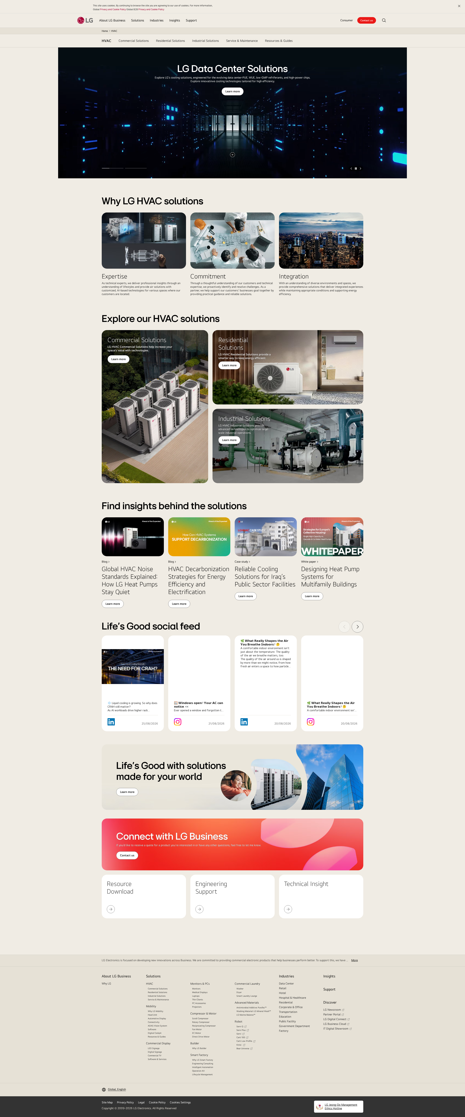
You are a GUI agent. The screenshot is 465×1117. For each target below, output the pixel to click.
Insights (329, 976)
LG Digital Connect (334, 1019)
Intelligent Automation (202, 1067)
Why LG (106, 983)
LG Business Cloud (334, 1024)
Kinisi (239, 1045)
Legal (141, 1102)
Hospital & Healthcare (292, 997)
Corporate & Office (291, 1007)
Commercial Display (158, 1043)
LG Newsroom (332, 1009)
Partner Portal (332, 1014)
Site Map (107, 1102)
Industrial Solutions (156, 996)
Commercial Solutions (157, 988)
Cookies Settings (180, 1102)
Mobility (151, 1006)
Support (329, 989)
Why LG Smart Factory (202, 1060)
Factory (283, 1030)
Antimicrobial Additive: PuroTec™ (251, 1007)
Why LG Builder (199, 1048)
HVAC (106, 41)
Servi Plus (241, 1030)
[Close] (459, 6)
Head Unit (152, 1015)
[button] (384, 20)
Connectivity (153, 1022)
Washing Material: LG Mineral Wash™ (253, 1011)
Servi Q (239, 1026)
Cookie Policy (157, 1102)
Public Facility (287, 1021)
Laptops (195, 996)
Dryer (239, 992)
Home (105, 31)
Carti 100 (240, 1037)
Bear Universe (242, 1048)
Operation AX (198, 1071)
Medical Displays (199, 992)
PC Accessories (199, 1003)
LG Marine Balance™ (245, 1015)
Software (152, 1029)
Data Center (286, 983)
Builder (194, 1043)
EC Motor (196, 1033)
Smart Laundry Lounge (246, 996)
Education (285, 1016)
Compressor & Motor (203, 1013)
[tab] (134, 40)
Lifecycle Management (202, 1074)
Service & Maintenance (158, 999)
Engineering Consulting (202, 1063)
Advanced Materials (247, 1002)
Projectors (196, 1007)
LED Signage (153, 1048)
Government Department (294, 1026)
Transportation (288, 1012)
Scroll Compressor (200, 1018)
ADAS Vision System (157, 1025)
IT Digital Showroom (335, 1028)
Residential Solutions (157, 992)
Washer (239, 988)
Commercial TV (154, 1055)
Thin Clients (197, 999)
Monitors (196, 988)
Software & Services (157, 1059)
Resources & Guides (157, 1036)
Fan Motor (197, 1029)
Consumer (346, 20)
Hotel (282, 993)
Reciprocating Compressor (204, 1025)
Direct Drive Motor (200, 1036)
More (354, 960)
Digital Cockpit (154, 1033)
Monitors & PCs (200, 983)
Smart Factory (199, 1055)
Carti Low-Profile (244, 1041)
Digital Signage (155, 1052)
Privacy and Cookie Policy (113, 9)
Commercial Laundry (247, 983)
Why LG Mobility (155, 1011)
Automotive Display (157, 1018)
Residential (286, 1002)
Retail (282, 988)
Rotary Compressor (200, 1022)
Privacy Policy (125, 1102)
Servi (238, 1033)
